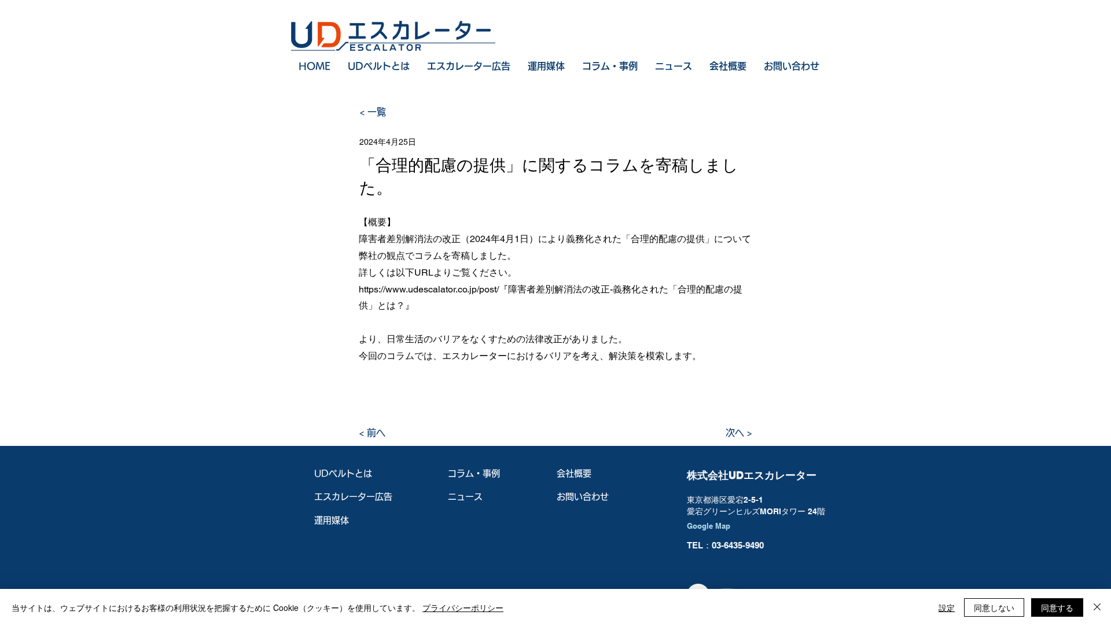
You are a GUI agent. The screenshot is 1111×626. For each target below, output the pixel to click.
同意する (1057, 607)
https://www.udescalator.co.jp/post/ (429, 289)
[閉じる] (1097, 607)
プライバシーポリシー (462, 607)
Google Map (708, 525)
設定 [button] (947, 607)
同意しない (994, 607)
